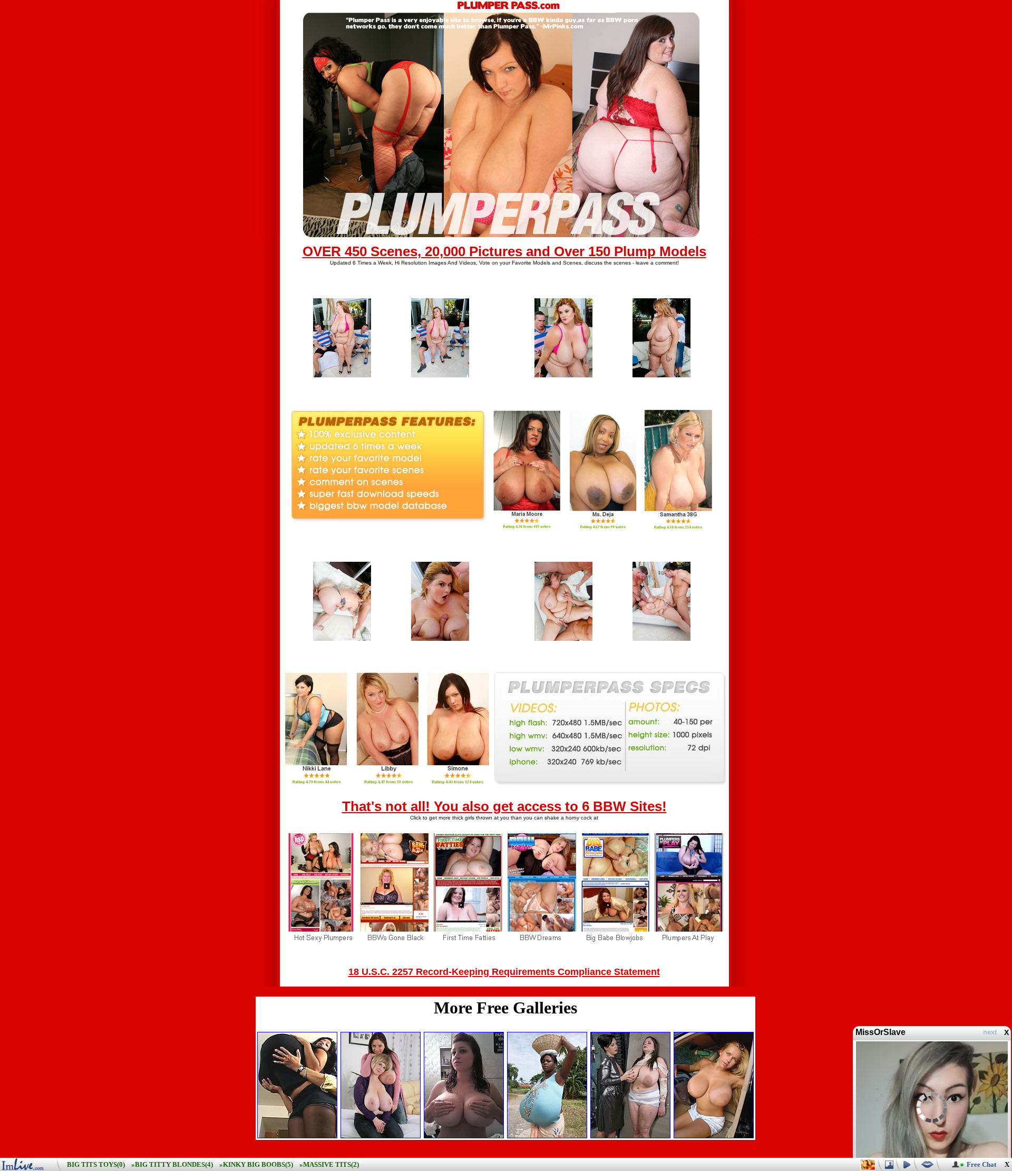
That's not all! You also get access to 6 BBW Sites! (504, 806)
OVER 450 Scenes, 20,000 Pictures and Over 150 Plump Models (504, 251)
